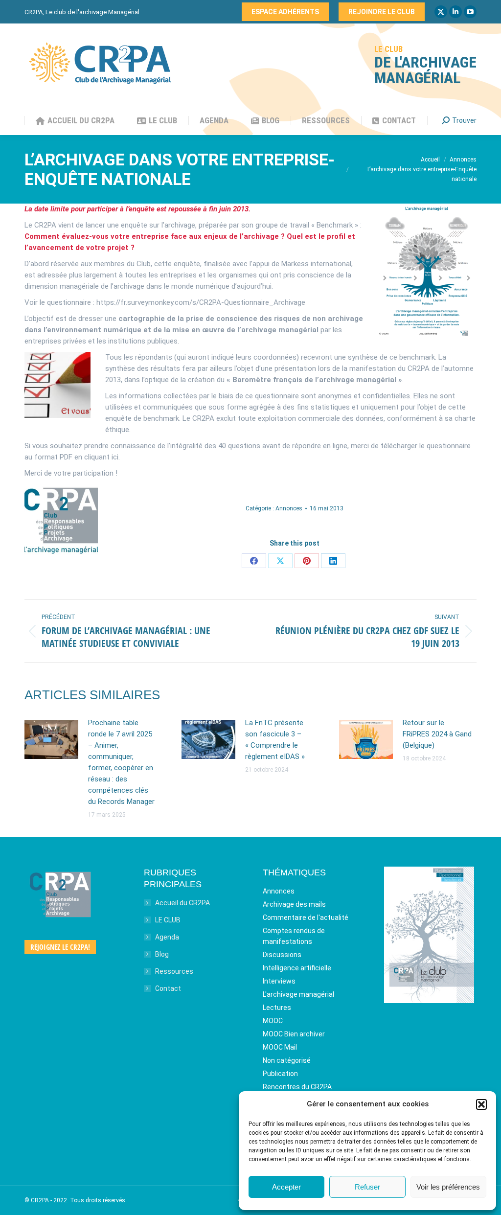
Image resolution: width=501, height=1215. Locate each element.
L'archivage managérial (298, 994)
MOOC (273, 1021)
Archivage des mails (294, 904)
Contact (168, 988)
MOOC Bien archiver (294, 1034)
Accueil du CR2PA (182, 903)
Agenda (167, 937)
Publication (280, 1073)
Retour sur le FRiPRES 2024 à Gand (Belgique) (437, 734)
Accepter (286, 1187)
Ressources (174, 971)
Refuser (367, 1187)
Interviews (279, 981)
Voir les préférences (448, 1187)
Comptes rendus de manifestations (294, 936)
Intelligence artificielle (297, 968)
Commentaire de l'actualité (305, 917)
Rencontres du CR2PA (297, 1087)
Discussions (282, 955)
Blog (162, 954)
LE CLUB (168, 920)
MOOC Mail (280, 1047)
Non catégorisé (287, 1060)
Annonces (288, 508)
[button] (481, 1104)
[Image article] (51, 739)
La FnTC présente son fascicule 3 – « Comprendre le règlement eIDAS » (275, 739)
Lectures (277, 1007)
